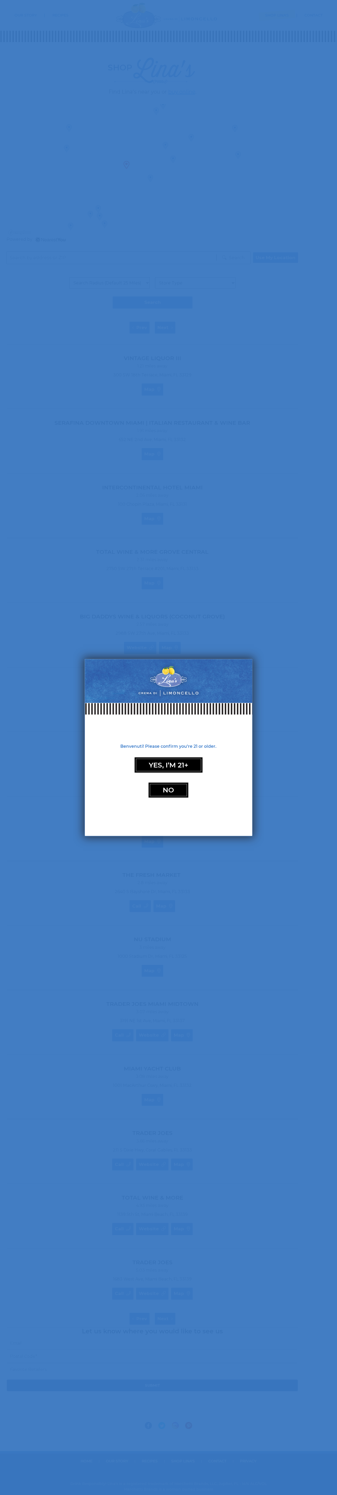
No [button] (168, 790)
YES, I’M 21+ (168, 765)
